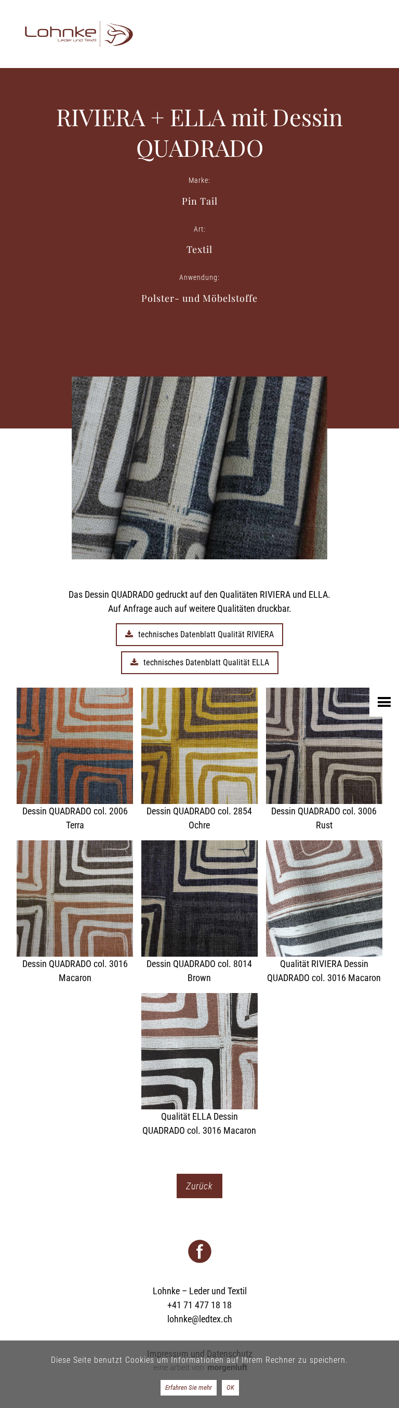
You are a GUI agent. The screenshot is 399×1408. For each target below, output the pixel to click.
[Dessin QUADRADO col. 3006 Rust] (324, 760)
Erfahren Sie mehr (188, 1387)
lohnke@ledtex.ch (199, 1318)
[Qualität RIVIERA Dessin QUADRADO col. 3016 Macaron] (324, 912)
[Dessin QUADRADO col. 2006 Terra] (75, 760)
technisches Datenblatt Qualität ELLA (206, 662)
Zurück (199, 1186)
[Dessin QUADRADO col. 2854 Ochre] (199, 760)
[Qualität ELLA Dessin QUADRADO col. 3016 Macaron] (199, 1065)
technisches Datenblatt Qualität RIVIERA (206, 634)
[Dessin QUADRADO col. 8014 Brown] (199, 912)
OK (230, 1387)
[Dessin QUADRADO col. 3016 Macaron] (75, 912)
